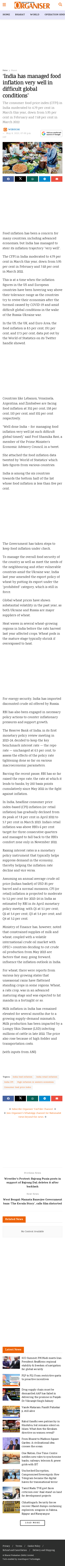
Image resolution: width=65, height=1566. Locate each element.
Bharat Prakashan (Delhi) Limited (19, 1555)
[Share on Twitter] (20, 179)
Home (6, 15)
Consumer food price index (17, 1087)
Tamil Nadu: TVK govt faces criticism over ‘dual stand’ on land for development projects (42, 1492)
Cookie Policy (34, 1546)
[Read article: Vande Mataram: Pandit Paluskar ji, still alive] (11, 1412)
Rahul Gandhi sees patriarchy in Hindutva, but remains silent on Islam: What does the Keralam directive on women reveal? (41, 1427)
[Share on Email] (56, 179)
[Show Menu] (4, 5)
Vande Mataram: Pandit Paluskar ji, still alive (41, 1409)
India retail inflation (46, 1077)
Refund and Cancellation (15, 1550)
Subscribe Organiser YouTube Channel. (32, 1109)
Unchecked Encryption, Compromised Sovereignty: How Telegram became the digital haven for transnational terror (40, 1476)
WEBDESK (14, 129)
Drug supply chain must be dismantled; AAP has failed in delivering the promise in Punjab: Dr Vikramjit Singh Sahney (41, 1395)
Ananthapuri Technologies (29, 1559)
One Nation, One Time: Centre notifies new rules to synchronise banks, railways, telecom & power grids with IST (41, 1459)
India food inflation (22, 1077)
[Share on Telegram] (44, 179)
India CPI (8, 1082)
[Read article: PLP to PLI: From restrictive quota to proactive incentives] (11, 1380)
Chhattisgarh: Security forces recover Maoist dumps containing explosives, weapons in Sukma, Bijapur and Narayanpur (42, 1508)
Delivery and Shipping (44, 1550)
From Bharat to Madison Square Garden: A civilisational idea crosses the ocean (40, 1443)
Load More (32, 1523)
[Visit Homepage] (32, 5)
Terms (19, 1546)
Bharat (20, 15)
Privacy (6, 1546)
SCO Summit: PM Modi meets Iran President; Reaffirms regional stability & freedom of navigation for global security (42, 1364)
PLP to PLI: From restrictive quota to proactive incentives (41, 1378)
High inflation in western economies (35, 1082)
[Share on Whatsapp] (32, 179)
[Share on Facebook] (8, 179)
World (34, 15)
